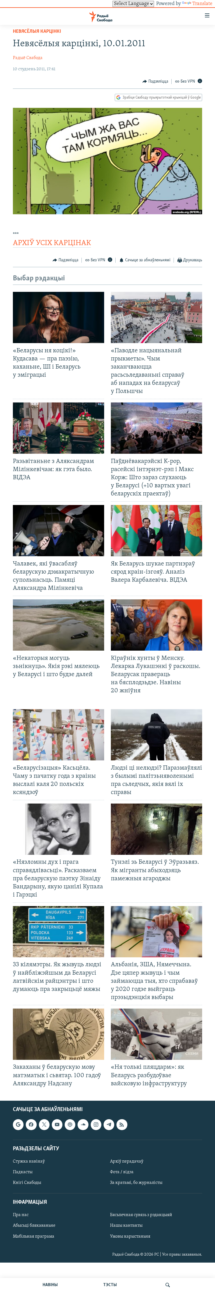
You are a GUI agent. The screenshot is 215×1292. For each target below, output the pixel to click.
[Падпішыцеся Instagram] (96, 1124)
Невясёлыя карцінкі (37, 31)
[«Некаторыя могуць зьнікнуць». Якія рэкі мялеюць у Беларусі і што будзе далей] (58, 625)
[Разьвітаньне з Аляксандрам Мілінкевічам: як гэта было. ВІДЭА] (58, 428)
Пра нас (21, 1215)
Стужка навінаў (29, 1161)
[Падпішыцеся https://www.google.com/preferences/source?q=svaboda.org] (18, 1124)
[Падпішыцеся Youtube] (57, 1124)
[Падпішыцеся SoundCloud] (83, 1124)
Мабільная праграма (33, 1236)
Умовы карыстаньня (130, 1236)
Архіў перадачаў (126, 1161)
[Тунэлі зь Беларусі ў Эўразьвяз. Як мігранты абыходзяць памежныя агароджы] (156, 829)
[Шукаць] (167, 1285)
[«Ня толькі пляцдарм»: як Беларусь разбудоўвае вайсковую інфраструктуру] (156, 1034)
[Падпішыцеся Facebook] (31, 1124)
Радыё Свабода (28, 58)
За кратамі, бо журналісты (136, 1183)
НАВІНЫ (50, 1285)
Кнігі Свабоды (27, 1183)
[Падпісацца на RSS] (121, 1124)
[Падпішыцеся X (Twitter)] (44, 1124)
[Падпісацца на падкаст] (70, 1124)
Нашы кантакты (126, 1225)
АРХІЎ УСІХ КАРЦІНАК (52, 243)
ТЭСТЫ (110, 1285)
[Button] (155, 81)
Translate (202, 3)
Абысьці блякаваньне (34, 1225)
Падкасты (22, 1172)
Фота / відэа (122, 1172)
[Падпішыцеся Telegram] (109, 1124)
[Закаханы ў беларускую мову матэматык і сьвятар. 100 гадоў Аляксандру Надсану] (58, 1034)
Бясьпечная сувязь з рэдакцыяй (141, 1215)
